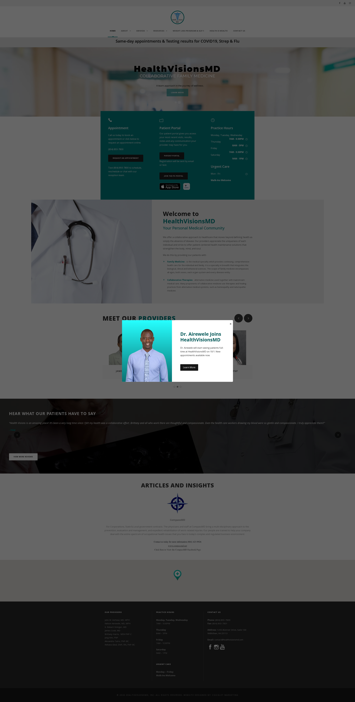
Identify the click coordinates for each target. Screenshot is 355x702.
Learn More (189, 367)
